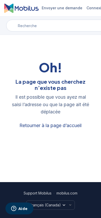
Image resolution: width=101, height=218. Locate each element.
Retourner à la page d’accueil (50, 125)
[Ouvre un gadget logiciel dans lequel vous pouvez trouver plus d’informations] (19, 209)
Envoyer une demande (62, 8)
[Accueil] (21, 8)
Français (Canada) (45, 205)
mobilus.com (66, 193)
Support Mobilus (38, 193)
